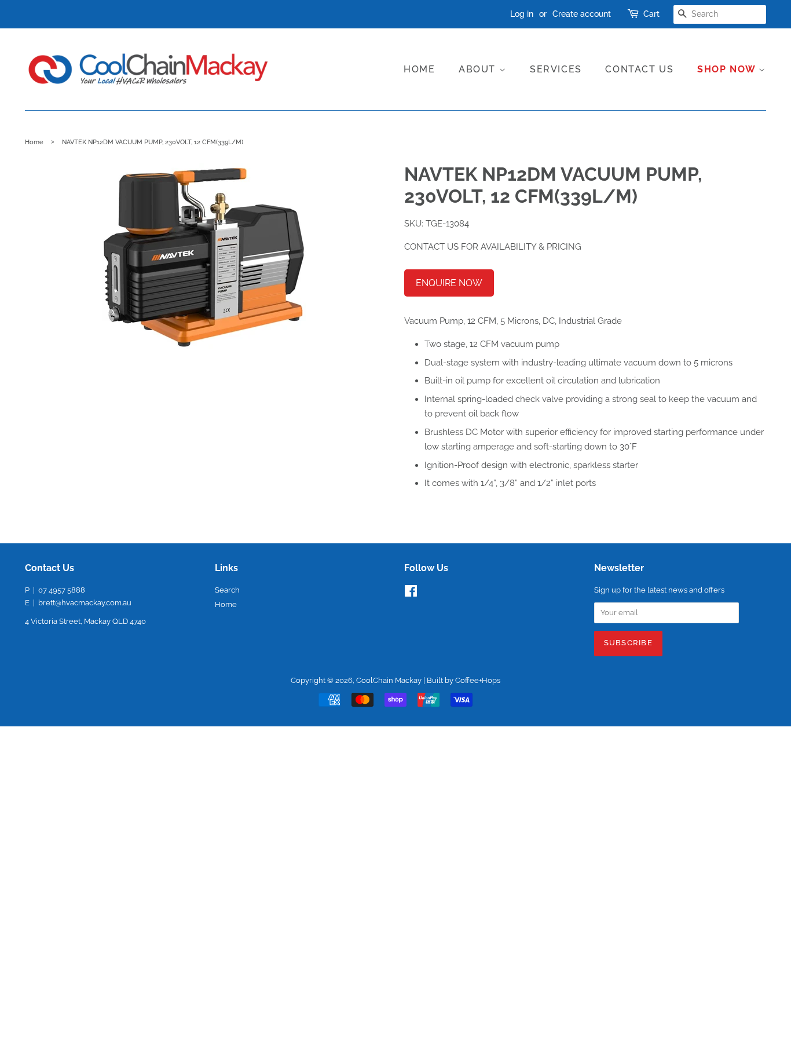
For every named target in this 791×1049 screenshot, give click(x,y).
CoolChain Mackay (389, 680)
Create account (581, 14)
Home (419, 69)
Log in (521, 14)
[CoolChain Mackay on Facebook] (411, 593)
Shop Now (728, 69)
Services (556, 69)
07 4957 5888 (61, 590)
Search (227, 590)
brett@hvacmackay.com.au (84, 602)
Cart (651, 14)
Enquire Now (449, 282)
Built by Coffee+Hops (463, 680)
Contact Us (639, 69)
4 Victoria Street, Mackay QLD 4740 (85, 621)
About (479, 69)
